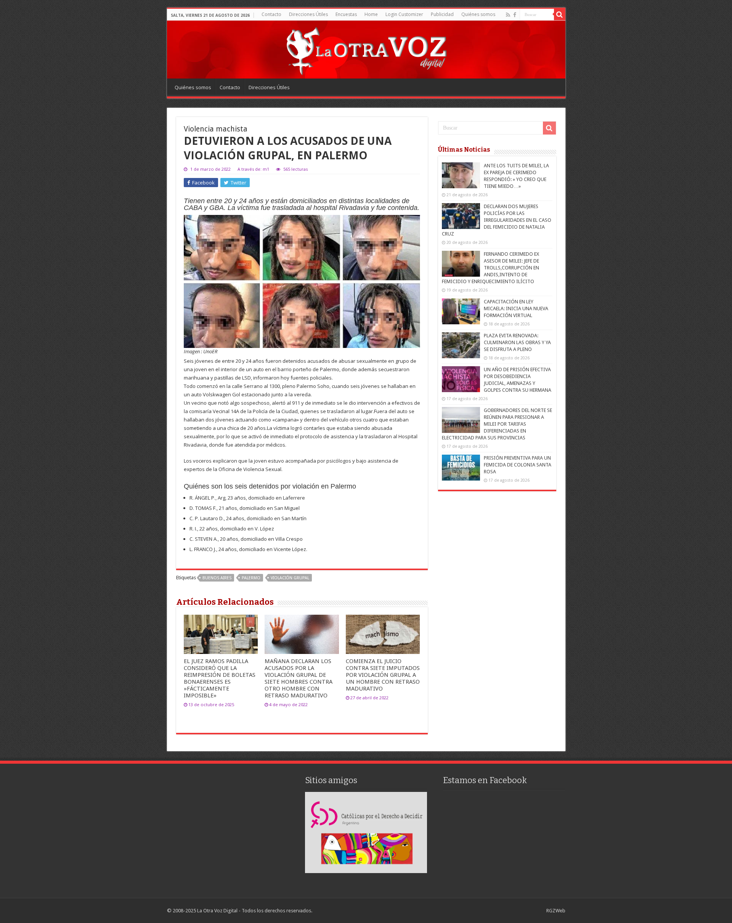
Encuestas (346, 14)
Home (371, 14)
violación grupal (290, 577)
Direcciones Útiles (308, 14)
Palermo (251, 577)
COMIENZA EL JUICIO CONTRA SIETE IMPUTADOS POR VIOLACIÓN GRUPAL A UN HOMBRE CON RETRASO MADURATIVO (383, 675)
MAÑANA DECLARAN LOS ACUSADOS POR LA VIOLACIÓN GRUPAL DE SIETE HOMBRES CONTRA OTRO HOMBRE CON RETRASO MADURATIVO (298, 678)
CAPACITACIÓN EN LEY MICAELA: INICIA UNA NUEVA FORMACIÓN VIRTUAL (516, 308)
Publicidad (442, 14)
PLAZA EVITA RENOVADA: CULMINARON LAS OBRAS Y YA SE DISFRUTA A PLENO (517, 342)
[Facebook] (514, 14)
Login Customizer (404, 14)
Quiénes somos (478, 14)
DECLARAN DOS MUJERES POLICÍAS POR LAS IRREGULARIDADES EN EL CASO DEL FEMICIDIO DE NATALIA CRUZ (496, 220)
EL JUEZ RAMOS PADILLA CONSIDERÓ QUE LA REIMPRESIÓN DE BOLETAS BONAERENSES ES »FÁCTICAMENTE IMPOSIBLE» (219, 678)
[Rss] (508, 14)
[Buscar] (559, 14)
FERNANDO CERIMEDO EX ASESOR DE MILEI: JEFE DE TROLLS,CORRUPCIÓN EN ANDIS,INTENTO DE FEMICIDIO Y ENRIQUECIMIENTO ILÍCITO (490, 267)
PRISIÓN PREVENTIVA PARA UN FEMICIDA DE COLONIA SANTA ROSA (517, 464)
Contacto (271, 14)
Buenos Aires (216, 577)
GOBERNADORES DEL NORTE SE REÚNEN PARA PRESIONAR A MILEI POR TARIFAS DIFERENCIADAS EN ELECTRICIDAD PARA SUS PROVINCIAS (497, 424)
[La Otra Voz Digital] (366, 49)
